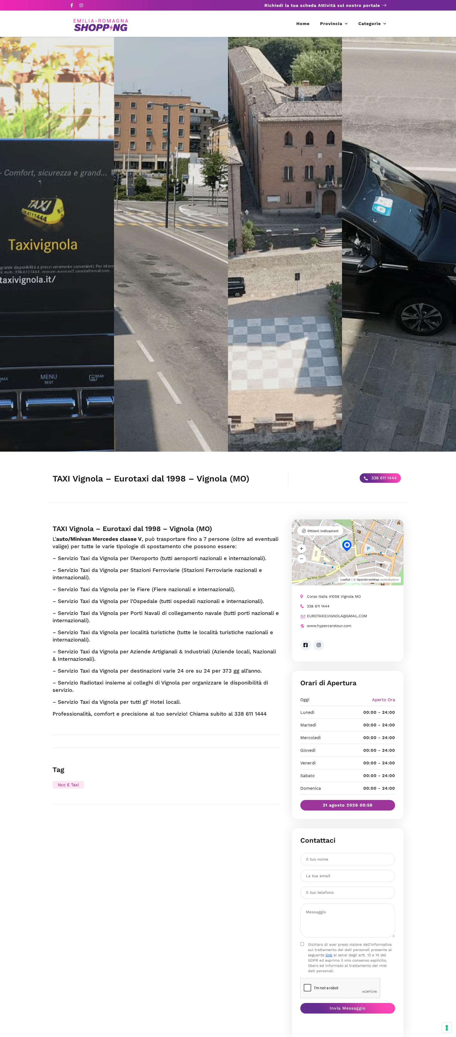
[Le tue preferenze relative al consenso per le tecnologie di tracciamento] (447, 1028)
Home (303, 23)
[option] (57, 244)
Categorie (369, 23)
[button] (301, 548)
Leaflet (345, 579)
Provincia (331, 23)
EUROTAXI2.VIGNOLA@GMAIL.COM (337, 616)
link (329, 955)
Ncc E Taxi (68, 784)
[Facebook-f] (72, 5)
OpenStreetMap (368, 579)
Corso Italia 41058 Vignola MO (334, 596)
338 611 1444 (383, 477)
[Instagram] (81, 5)
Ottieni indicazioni (323, 531)
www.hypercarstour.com (329, 626)
